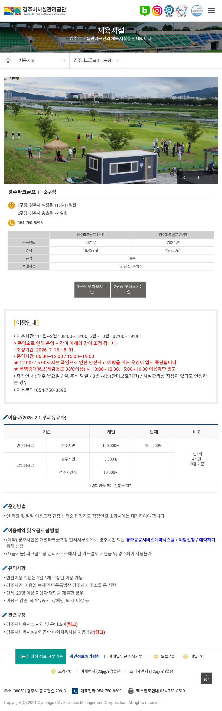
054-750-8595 (30, 222)
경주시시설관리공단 (35, 11)
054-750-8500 (109, 691)
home (7, 61)
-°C (167, 656)
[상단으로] (206, 678)
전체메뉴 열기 (211, 11)
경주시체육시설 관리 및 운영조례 (42, 624)
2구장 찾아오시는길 (128, 289)
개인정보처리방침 (85, 656)
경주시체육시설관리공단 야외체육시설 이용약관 (55, 632)
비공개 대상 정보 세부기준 (40, 656)
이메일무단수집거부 (126, 656)
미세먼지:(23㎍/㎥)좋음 (100, 671)
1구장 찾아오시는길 (92, 289)
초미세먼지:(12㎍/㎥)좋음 (151, 671)
